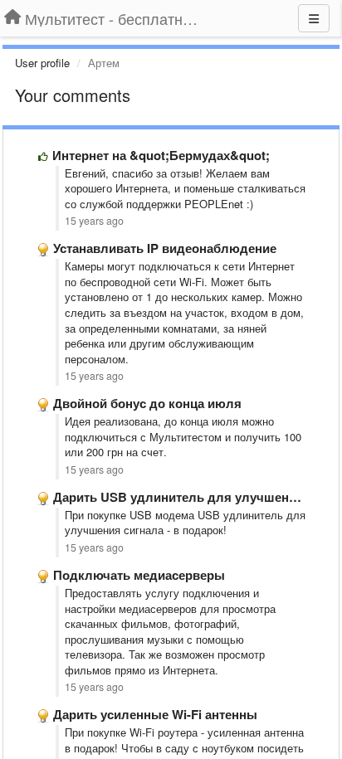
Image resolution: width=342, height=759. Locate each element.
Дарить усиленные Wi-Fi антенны (155, 714)
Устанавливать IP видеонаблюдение (164, 248)
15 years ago (94, 220)
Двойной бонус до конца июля (147, 403)
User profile (42, 63)
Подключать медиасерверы (139, 575)
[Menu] (314, 18)
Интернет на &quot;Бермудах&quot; (161, 155)
